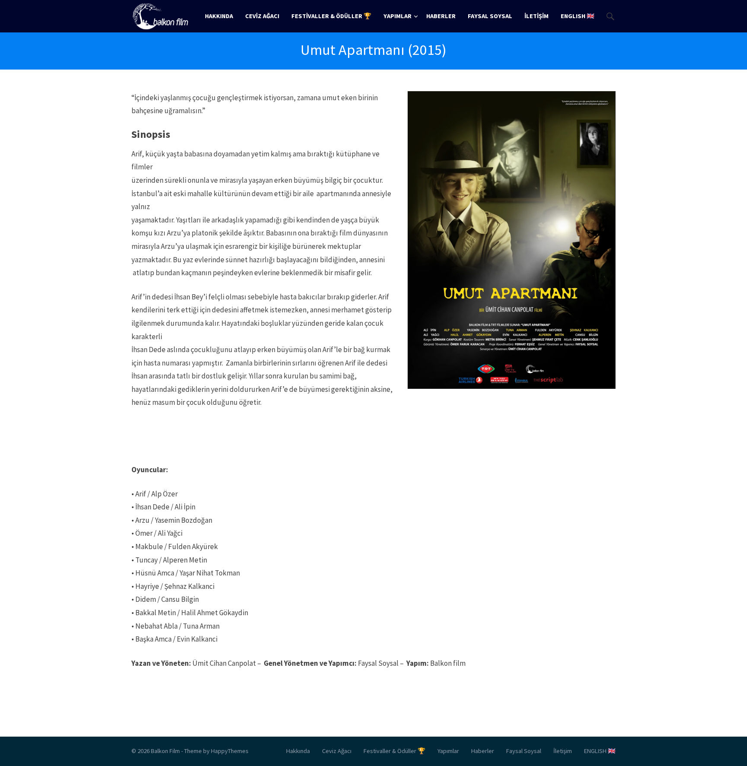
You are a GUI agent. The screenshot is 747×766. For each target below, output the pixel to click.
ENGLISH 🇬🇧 (577, 16)
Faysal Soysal (490, 16)
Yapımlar (397, 16)
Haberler (441, 16)
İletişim (536, 16)
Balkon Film (165, 751)
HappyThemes (230, 751)
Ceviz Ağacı (262, 16)
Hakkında (219, 16)
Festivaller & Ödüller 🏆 (331, 16)
